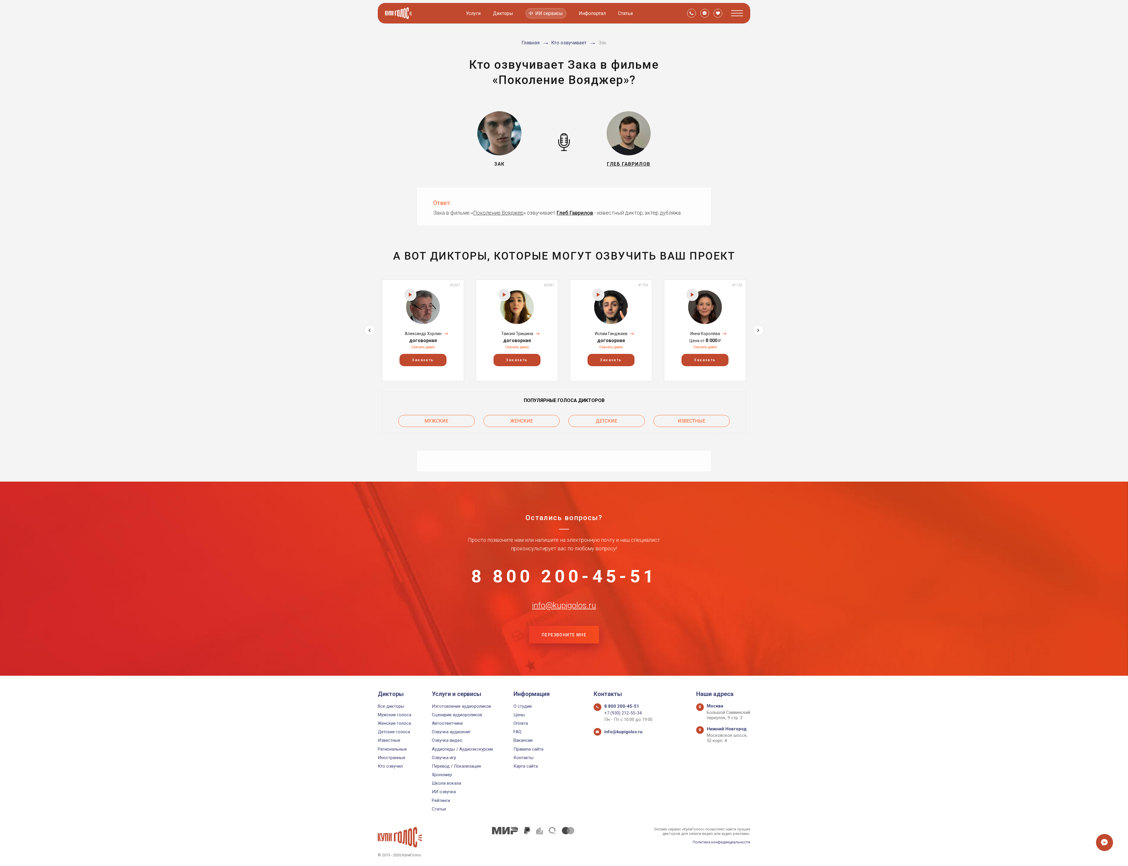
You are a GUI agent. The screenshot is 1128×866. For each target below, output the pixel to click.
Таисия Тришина (517, 333)
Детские (606, 421)
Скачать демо (423, 347)
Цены (519, 714)
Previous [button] (369, 330)
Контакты (523, 757)
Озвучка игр (444, 757)
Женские (521, 421)
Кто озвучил (390, 766)
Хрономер (442, 774)
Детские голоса (394, 731)
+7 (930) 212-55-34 (623, 713)
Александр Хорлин (423, 333)
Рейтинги (441, 800)
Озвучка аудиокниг (451, 731)
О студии (522, 706)
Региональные (392, 749)
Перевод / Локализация (456, 766)
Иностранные (391, 757)
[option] (423, 330)
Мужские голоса (394, 714)
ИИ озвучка (444, 791)
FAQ (517, 731)
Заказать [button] (423, 360)
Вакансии (523, 740)
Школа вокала (446, 783)
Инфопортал (592, 13)
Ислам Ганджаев (611, 333)
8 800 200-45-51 (564, 576)
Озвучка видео (447, 740)
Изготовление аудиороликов (461, 706)
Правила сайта (528, 749)
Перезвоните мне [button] (564, 635)
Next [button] (758, 330)
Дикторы (503, 13)
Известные (691, 421)
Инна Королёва (705, 333)
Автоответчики (447, 723)
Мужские (436, 421)
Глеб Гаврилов (575, 213)
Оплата (520, 723)
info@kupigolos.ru (564, 605)
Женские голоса (394, 723)
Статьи (625, 13)
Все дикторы (391, 706)
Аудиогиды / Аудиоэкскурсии (462, 749)
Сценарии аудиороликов (457, 714)
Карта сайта (525, 766)
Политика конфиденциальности (721, 842)
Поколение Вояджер (498, 213)
